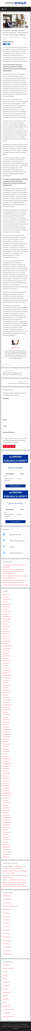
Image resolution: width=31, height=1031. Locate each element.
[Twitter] (6, 44)
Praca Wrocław (7, 950)
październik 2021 (7, 734)
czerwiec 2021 (6, 744)
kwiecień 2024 (6, 660)
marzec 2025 (6, 633)
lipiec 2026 (6, 597)
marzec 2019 (6, 810)
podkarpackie (6, 992)
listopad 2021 (6, 731)
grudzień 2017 (6, 847)
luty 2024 (5, 665)
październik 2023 (7, 675)
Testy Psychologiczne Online (17, 540)
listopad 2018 (6, 820)
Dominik (5, 871)
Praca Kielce (6, 913)
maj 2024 (5, 658)
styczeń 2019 (6, 815)
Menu (5, 9)
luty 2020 (5, 783)
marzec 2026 (6, 606)
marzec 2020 (6, 781)
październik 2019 (7, 793)
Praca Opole (6, 930)
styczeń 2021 (6, 756)
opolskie (5, 989)
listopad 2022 (6, 702)
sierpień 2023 (6, 680)
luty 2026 (5, 609)
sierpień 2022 (6, 709)
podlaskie (5, 995)
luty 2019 (5, 812)
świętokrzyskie (7, 1006)
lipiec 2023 (5, 682)
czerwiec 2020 (7, 773)
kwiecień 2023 (6, 690)
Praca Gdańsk (6, 902)
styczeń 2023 (6, 697)
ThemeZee (24, 1024)
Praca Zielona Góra (8, 954)
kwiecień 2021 (6, 749)
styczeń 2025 (6, 638)
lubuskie (5, 975)
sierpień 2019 (6, 798)
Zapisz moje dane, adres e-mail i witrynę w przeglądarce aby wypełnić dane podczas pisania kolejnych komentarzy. (15, 440)
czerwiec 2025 (6, 626)
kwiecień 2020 (6, 778)
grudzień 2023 (6, 670)
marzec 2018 (6, 839)
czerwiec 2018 (6, 832)
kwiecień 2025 (6, 631)
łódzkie (5, 978)
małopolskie (6, 982)
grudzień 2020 (6, 758)
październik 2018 (7, 822)
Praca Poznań (6, 933)
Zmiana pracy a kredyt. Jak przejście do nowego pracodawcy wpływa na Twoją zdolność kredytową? (13, 571)
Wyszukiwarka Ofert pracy (16, 553)
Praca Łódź (6, 923)
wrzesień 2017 (6, 854)
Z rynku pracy (8, 364)
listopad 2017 (6, 849)
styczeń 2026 (6, 611)
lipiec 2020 (6, 771)
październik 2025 (7, 616)
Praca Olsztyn (6, 926)
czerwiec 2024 (6, 655)
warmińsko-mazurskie (9, 1009)
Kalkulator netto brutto (15, 534)
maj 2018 (5, 834)
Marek (4, 882)
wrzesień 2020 (6, 766)
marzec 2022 (6, 722)
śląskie (4, 1002)
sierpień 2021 (6, 739)
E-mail (5, 426)
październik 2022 (7, 705)
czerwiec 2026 (7, 599)
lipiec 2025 (5, 624)
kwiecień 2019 (6, 807)
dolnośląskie (6, 965)
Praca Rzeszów (7, 937)
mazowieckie (6, 985)
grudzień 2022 (6, 700)
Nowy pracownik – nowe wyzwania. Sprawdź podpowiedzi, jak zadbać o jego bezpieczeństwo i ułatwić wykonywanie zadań (15, 884)
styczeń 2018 (6, 844)
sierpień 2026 (6, 594)
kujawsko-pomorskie (8, 968)
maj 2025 (5, 628)
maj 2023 (5, 687)
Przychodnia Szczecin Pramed (9, 1026)
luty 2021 (5, 754)
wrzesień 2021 (6, 736)
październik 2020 (7, 763)
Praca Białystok (7, 896)
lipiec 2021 (5, 741)
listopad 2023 (6, 673)
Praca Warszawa (7, 947)
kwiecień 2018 (6, 837)
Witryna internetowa (8, 432)
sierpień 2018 (6, 827)
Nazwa (5, 419)
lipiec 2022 (5, 712)
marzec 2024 (6, 663)
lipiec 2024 (5, 653)
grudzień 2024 (6, 641)
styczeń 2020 (6, 785)
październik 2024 (7, 646)
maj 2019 (5, 805)
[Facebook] (4, 44)
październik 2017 (7, 852)
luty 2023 (5, 695)
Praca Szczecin (7, 940)
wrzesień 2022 (6, 707)
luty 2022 (5, 724)
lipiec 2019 (5, 800)
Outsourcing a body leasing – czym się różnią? (15, 584)
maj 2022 (5, 717)
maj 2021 (5, 746)
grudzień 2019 (6, 788)
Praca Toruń (6, 943)
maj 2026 (5, 602)
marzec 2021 (6, 751)
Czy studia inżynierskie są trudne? (17, 880)
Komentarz (6, 398)
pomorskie (6, 999)
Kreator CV (12, 547)
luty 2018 (5, 842)
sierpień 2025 (6, 621)
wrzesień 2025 (6, 619)
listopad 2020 (6, 761)
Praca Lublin (6, 919)
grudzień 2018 (6, 817)
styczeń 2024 (6, 668)
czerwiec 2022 (6, 714)
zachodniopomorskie (8, 1016)
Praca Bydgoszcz (7, 899)
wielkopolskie (6, 1013)
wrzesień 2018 (6, 825)
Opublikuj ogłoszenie (15, 521)
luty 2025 (5, 636)
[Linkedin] (9, 44)
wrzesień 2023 (6, 678)
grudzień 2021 (6, 729)
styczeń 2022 (6, 727)
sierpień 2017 (6, 856)
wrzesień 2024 (6, 648)
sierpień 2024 (6, 651)
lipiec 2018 (5, 830)
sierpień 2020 (6, 768)
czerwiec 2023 (6, 685)
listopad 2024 (6, 643)
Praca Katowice (7, 909)
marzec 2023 (6, 692)
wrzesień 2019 (6, 795)
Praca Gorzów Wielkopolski (10, 906)
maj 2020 (5, 776)
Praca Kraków (6, 916)
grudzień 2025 (6, 614)
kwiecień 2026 (6, 604)
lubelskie (5, 971)
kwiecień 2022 (6, 719)
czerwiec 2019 (6, 803)
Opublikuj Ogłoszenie (15, 486)
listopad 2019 (6, 790)
